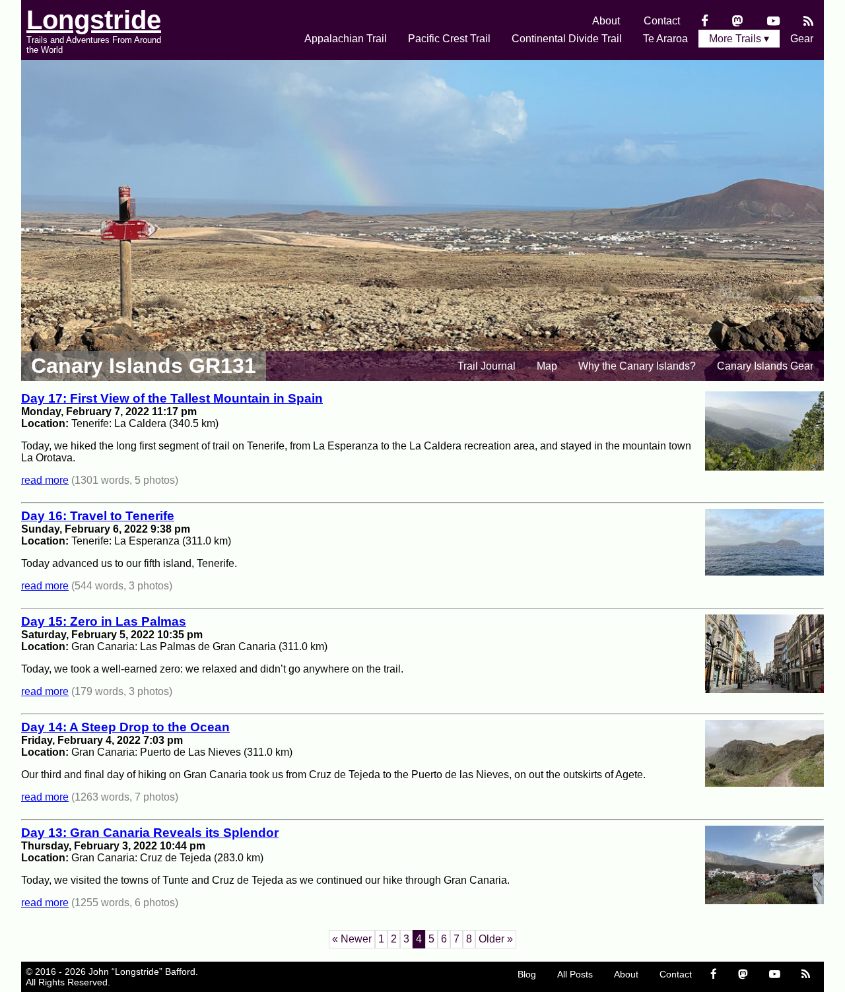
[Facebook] (705, 20)
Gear (801, 38)
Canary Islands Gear (765, 366)
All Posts (575, 974)
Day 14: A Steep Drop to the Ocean (125, 727)
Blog (527, 974)
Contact (662, 20)
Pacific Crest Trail (449, 38)
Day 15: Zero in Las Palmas (103, 621)
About (606, 20)
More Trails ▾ (739, 38)
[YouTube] (773, 20)
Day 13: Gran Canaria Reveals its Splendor (150, 833)
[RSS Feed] (808, 20)
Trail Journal (486, 366)
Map (547, 366)
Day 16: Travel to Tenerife (97, 516)
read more (45, 480)
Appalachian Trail (345, 38)
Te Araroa (665, 38)
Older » (496, 938)
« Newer (352, 938)
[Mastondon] (738, 20)
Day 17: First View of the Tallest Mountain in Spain (172, 398)
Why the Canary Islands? (637, 366)
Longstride (93, 19)
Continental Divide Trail (567, 38)
